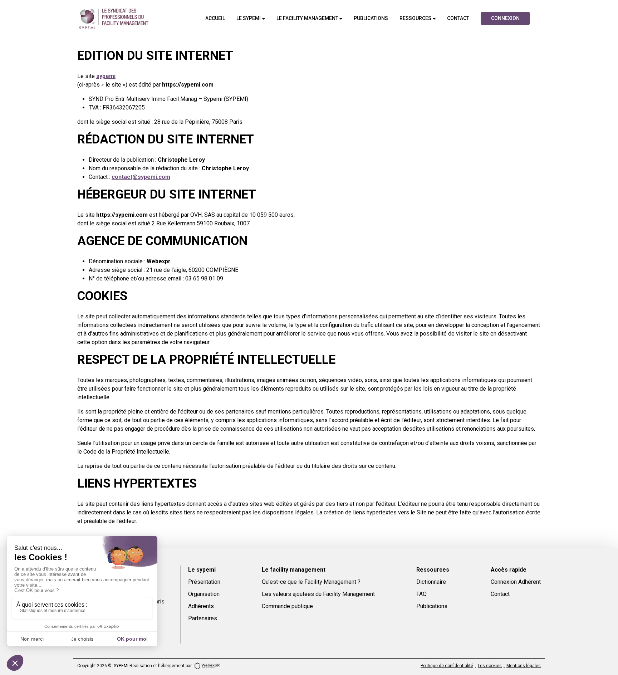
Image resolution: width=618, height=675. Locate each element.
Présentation (204, 581)
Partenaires (202, 618)
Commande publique (287, 606)
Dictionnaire (431, 581)
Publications (431, 606)
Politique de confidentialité (447, 665)
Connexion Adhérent (516, 581)
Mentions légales (523, 665)
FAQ (421, 594)
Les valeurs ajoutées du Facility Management (318, 594)
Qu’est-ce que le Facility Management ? (311, 581)
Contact (500, 594)
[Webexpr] (207, 665)
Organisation (204, 594)
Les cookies (490, 665)
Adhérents (201, 606)
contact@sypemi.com (141, 176)
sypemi (106, 76)
